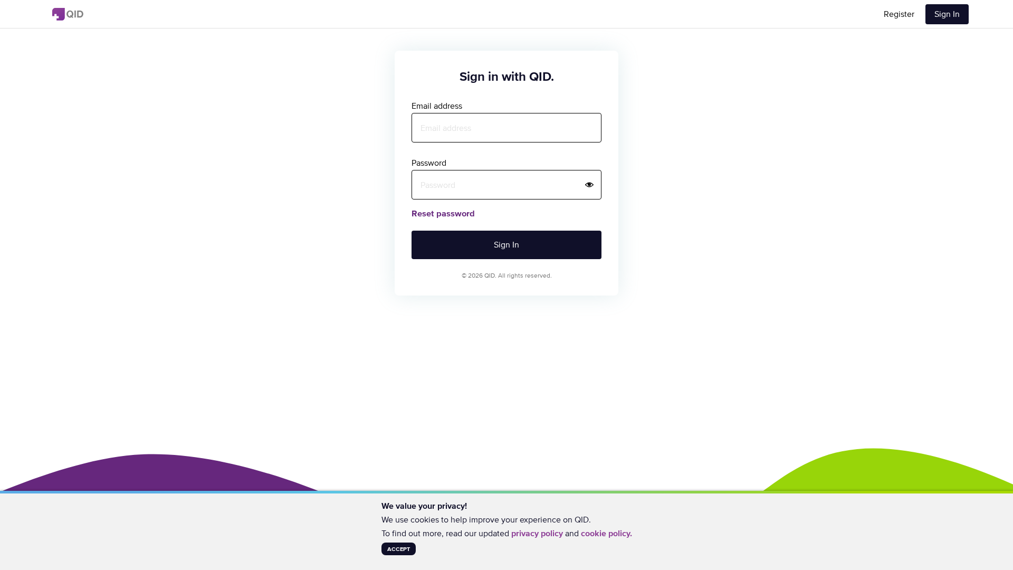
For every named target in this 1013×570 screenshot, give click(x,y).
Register (899, 13)
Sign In (947, 13)
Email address (437, 105)
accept (398, 549)
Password (429, 162)
